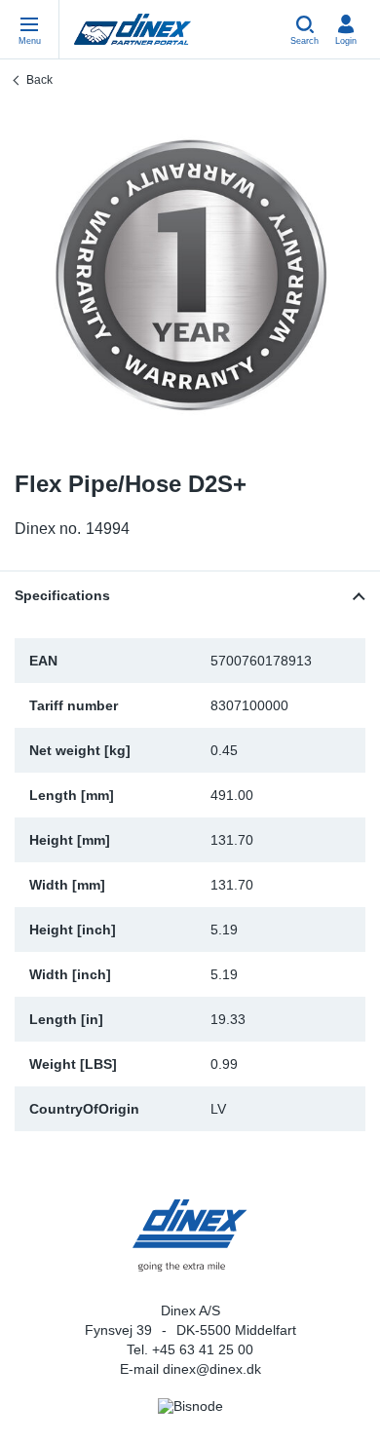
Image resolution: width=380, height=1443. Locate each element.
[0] (190, 276)
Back (39, 80)
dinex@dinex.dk (212, 1369)
